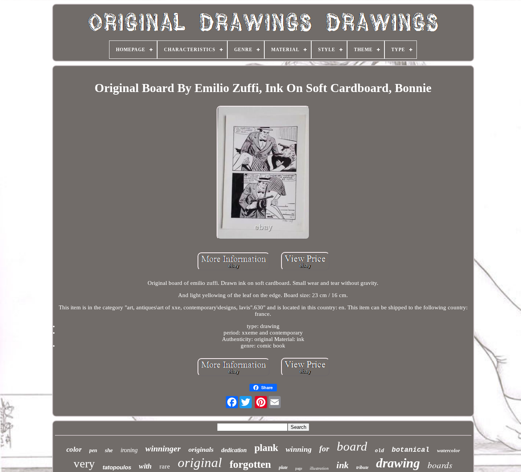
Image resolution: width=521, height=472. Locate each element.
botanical (410, 450)
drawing (398, 463)
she (109, 450)
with (145, 466)
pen (93, 450)
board (352, 446)
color (74, 449)
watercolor (448, 450)
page (298, 468)
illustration (319, 468)
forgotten (250, 464)
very (84, 463)
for (324, 448)
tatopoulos (117, 467)
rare (164, 466)
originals (201, 449)
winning (299, 449)
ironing (129, 450)
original (200, 462)
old (379, 451)
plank (266, 447)
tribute (362, 467)
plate (283, 467)
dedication (234, 450)
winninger (163, 448)
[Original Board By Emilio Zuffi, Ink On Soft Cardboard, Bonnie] (263, 173)
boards (440, 464)
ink (342, 465)
